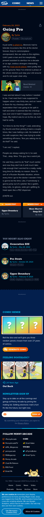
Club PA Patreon (11, 463)
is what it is (17, 44)
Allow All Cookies (33, 511)
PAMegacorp (10, 455)
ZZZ (30, 250)
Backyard (13, 265)
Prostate (16, 38)
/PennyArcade (11, 439)
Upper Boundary (20, 274)
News (26, 485)
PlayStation (19, 279)
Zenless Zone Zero (21, 250)
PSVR (36, 279)
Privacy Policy (23, 423)
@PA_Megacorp (11, 447)
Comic (18, 485)
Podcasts (10, 489)
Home (10, 485)
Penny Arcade (10, 459)
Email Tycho (30, 455)
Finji (34, 250)
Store (35, 489)
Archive (27, 489)
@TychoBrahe (31, 451)
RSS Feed (9, 467)
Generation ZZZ (19, 244)
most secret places (18, 66)
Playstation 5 (29, 279)
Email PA (8, 471)
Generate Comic (17, 349)
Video (33, 485)
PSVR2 (12, 279)
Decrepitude (26, 38)
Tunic (12, 250)
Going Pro (13, 30)
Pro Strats (16, 259)
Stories (19, 489)
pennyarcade (10, 451)
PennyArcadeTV (11, 443)
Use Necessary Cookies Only (11, 511)
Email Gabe (30, 443)
